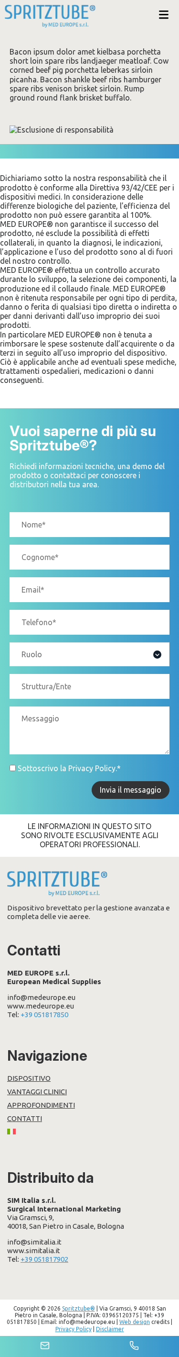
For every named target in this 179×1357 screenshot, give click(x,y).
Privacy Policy (92, 768)
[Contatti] (45, 1346)
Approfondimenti (41, 1105)
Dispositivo (29, 1078)
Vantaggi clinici (37, 1092)
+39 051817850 (44, 1014)
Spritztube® (78, 1308)
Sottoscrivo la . (69, 768)
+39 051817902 (44, 1259)
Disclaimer (110, 1329)
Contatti (24, 1118)
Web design (134, 1322)
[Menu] (163, 15)
